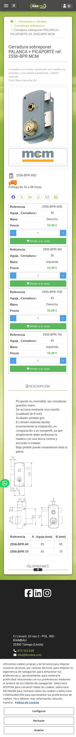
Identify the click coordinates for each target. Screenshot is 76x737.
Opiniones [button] (40, 567)
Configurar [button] (39, 711)
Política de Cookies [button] (27, 702)
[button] (38, 6)
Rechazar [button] (39, 720)
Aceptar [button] (39, 730)
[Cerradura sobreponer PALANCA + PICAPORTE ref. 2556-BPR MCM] (38, 117)
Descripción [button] (39, 386)
